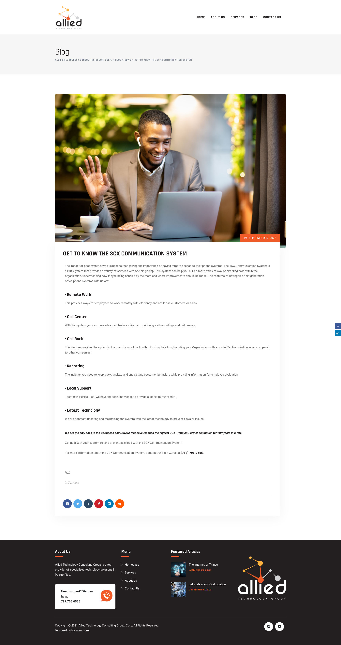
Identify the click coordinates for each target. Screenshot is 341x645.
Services (237, 17)
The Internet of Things (203, 564)
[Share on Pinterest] (98, 503)
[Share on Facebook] (67, 503)
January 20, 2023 (200, 569)
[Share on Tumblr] (88, 503)
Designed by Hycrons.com (72, 630)
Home (201, 17)
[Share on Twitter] (77, 503)
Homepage (132, 564)
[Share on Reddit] (119, 503)
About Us (218, 17)
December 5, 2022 (200, 589)
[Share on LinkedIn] (109, 503)
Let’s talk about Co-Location (208, 584)
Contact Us (272, 17)
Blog (253, 17)
